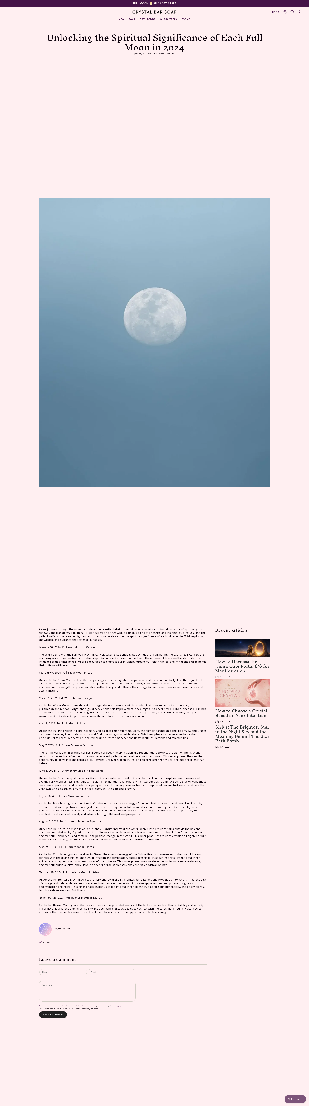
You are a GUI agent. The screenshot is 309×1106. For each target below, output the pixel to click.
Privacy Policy (91, 1006)
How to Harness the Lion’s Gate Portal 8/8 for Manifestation (242, 666)
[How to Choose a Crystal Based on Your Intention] (242, 693)
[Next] (299, 3)
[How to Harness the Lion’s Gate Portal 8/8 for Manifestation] (242, 648)
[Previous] (9, 3)
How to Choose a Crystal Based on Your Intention (241, 713)
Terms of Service (109, 1006)
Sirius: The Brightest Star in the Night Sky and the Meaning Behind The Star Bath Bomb (242, 734)
